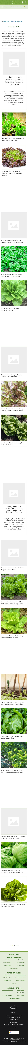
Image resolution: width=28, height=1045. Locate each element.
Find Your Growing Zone (7, 990)
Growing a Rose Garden (20, 977)
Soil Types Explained (7, 995)
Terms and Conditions (14, 1017)
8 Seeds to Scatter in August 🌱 (18, 6)
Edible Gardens (5, 21)
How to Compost (20, 995)
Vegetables (13, 21)
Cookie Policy (14, 1022)
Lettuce (20, 21)
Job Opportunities (20, 965)
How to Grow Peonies (20, 980)
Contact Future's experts (14, 1015)
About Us (7, 959)
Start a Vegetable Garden (14, 998)
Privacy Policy (14, 1019)
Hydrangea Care (7, 975)
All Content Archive (14, 968)
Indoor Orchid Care (7, 977)
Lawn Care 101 (20, 992)
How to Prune (7, 992)
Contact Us (20, 959)
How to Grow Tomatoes (21, 975)
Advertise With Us (21, 962)
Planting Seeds (20, 990)
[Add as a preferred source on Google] (14, 1032)
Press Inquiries (7, 965)
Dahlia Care (14, 983)
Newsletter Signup (7, 962)
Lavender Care (7, 980)
